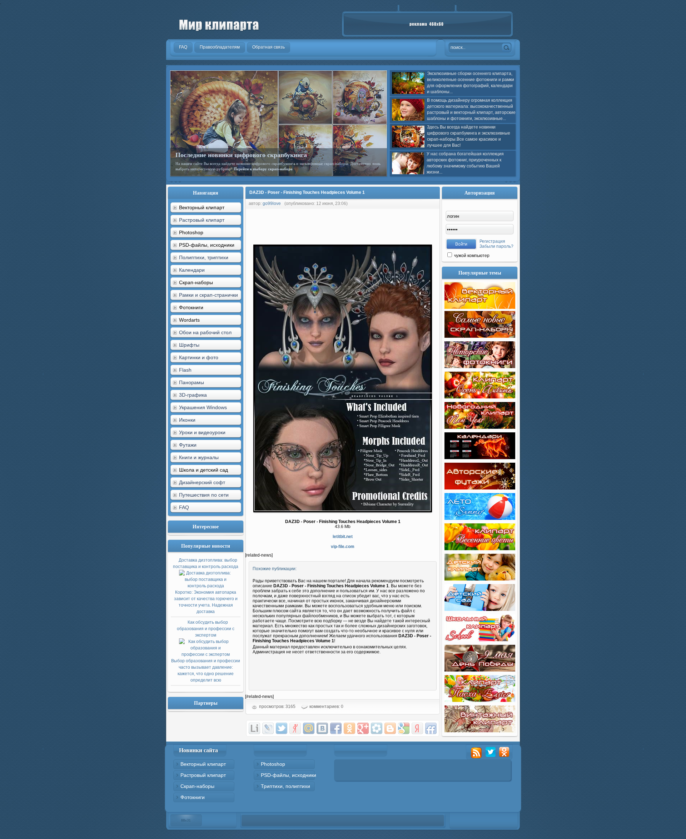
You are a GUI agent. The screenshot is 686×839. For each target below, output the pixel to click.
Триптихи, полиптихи (285, 786)
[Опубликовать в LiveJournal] (268, 728)
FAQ (184, 507)
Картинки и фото (198, 357)
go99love (272, 203)
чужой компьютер (471, 255)
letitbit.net (343, 536)
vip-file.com (342, 546)
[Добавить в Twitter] (281, 728)
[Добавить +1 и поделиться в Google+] (363, 728)
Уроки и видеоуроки (202, 432)
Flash (185, 370)
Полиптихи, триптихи (203, 257)
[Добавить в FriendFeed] (431, 728)
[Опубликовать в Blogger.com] (390, 728)
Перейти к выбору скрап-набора (263, 169)
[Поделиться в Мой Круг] (376, 728)
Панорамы (191, 382)
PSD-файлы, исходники (288, 775)
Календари (192, 270)
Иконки (187, 420)
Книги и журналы (199, 457)
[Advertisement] (375, 225)
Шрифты (189, 345)
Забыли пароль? (496, 246)
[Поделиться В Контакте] (322, 728)
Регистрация (492, 241)
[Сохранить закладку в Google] (403, 728)
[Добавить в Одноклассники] (349, 728)
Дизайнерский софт (202, 482)
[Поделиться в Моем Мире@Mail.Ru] (308, 728)
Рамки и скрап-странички (208, 295)
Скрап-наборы (197, 786)
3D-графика (193, 395)
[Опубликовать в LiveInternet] (254, 728)
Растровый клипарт (201, 220)
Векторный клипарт (203, 764)
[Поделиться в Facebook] (336, 728)
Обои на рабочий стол (205, 332)
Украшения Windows (203, 407)
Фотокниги (192, 797)
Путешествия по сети (204, 495)
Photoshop (273, 764)
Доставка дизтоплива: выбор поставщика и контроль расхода (205, 586)
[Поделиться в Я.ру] (295, 728)
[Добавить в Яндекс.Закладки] (417, 728)
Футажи (188, 445)
